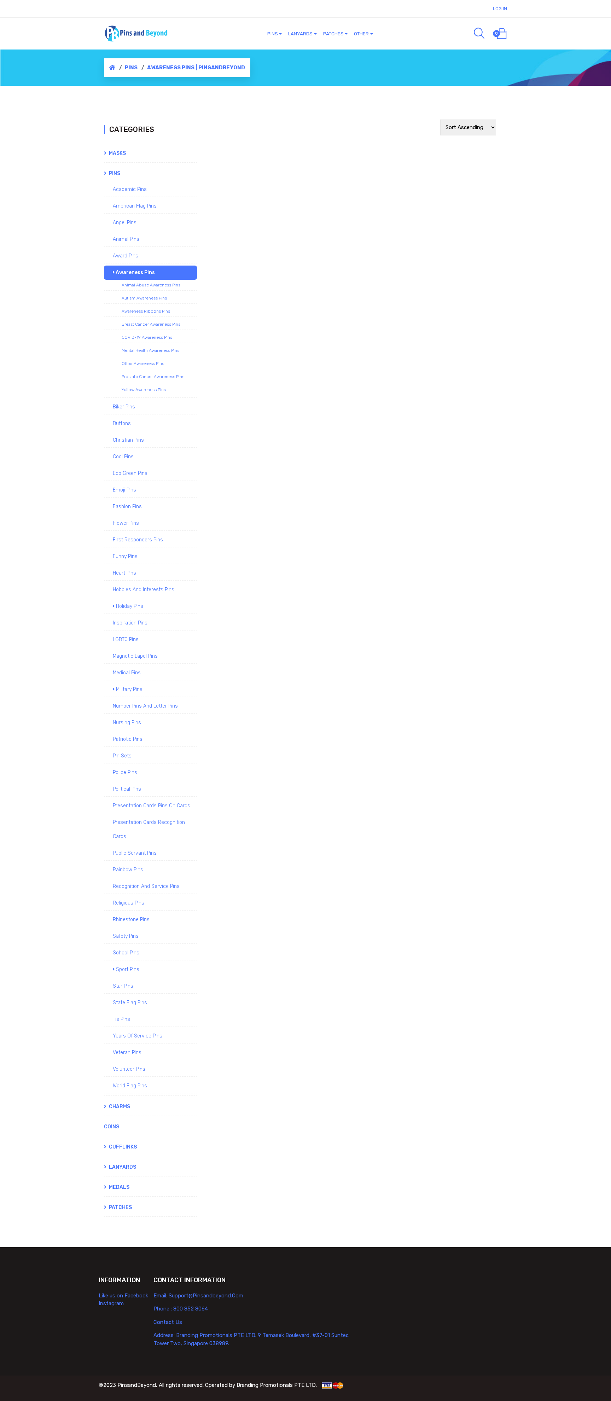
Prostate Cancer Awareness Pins (153, 376)
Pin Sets (122, 756)
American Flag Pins (135, 206)
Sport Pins (127, 969)
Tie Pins (121, 1019)
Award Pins (125, 256)
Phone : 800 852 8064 (180, 1309)
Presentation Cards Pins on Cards (151, 806)
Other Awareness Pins (143, 363)
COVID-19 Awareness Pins (147, 337)
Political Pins (127, 789)
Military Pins (128, 689)
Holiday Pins (129, 606)
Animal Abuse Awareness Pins (151, 285)
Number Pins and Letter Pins (145, 706)
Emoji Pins (124, 490)
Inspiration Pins (130, 623)
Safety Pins (126, 936)
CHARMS (119, 1107)
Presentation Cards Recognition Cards (149, 829)
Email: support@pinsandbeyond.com (198, 1295)
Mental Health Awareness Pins (150, 350)
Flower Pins (126, 523)
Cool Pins (123, 457)
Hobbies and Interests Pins (143, 590)
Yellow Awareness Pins (144, 389)
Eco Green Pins (130, 473)
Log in (500, 8)
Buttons (122, 423)
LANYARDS (122, 1167)
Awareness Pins (135, 272)
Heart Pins (124, 573)
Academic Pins (130, 189)
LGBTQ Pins (126, 639)
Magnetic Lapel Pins (135, 656)
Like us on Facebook (123, 1295)
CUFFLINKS (122, 1147)
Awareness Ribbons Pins (146, 311)
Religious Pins (128, 903)
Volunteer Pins (129, 1069)
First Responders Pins (138, 540)
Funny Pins (125, 556)
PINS (131, 67)
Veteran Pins (127, 1053)
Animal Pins (126, 239)
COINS (111, 1127)
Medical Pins (127, 673)
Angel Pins (124, 223)
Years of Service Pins (137, 1036)
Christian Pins (128, 440)
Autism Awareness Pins (144, 298)
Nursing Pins (127, 723)
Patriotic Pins (127, 739)
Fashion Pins (127, 507)
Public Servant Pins (135, 853)
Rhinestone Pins (131, 920)
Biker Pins (124, 407)
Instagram (111, 1303)
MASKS (117, 153)
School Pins (126, 953)
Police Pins (125, 772)
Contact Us (167, 1322)
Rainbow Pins (128, 870)
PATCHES (120, 1207)
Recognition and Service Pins (146, 886)
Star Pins (123, 986)
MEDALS (118, 1187)
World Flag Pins (130, 1086)
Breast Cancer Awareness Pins (151, 324)
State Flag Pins (130, 1003)
